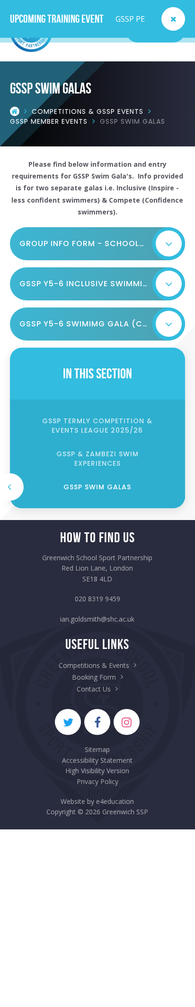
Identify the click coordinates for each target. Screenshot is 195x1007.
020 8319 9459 (97, 598)
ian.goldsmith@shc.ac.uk (97, 618)
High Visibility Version (97, 770)
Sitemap (97, 749)
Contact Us (94, 688)
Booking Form (94, 677)
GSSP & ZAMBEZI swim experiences (97, 458)
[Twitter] (68, 722)
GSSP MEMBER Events (49, 121)
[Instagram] (127, 722)
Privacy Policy (97, 781)
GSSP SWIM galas (132, 121)
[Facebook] (97, 722)
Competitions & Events (94, 665)
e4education (115, 801)
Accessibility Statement (97, 760)
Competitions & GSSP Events (87, 111)
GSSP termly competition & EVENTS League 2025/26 (97, 425)
